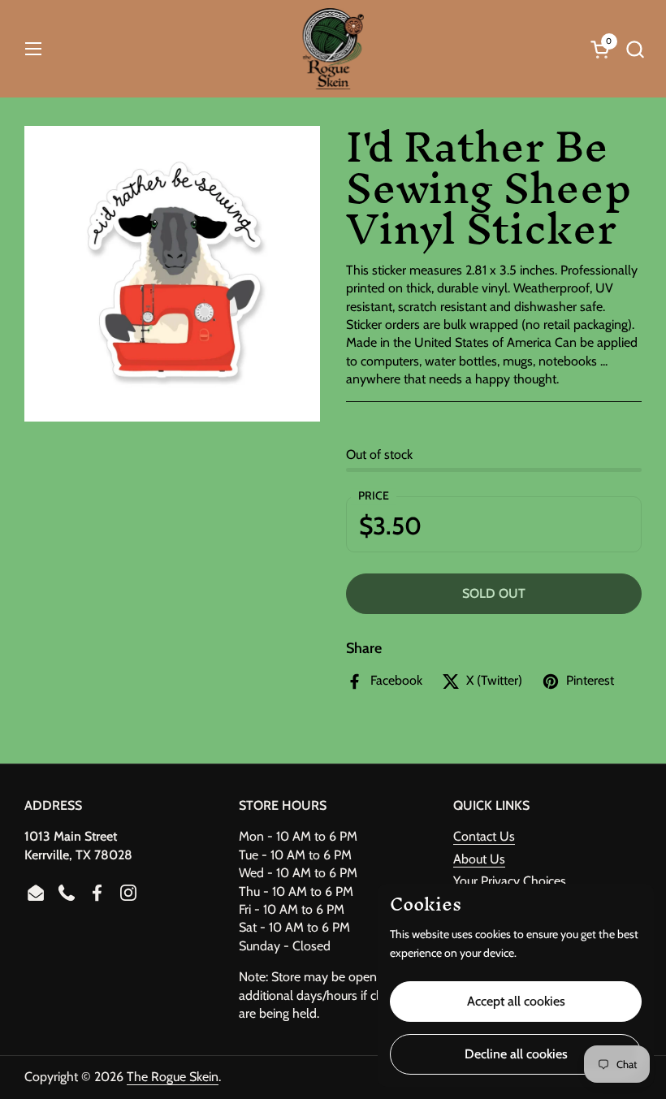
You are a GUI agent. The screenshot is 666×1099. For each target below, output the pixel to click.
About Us (479, 859)
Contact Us (484, 836)
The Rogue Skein (172, 1076)
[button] (635, 49)
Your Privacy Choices (509, 881)
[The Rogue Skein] (333, 48)
